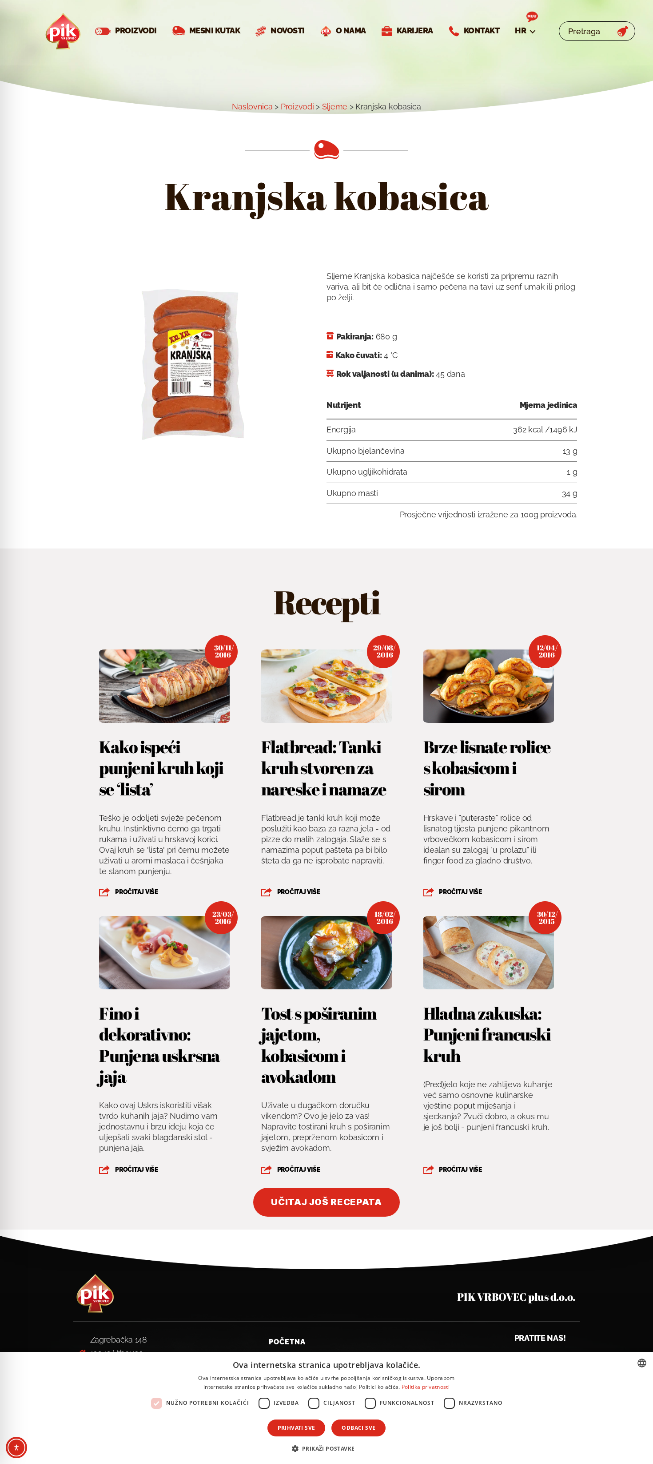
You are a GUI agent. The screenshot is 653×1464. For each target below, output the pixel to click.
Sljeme (334, 106)
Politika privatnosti (426, 1387)
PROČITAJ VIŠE (136, 891)
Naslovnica (252, 106)
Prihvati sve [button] (296, 1428)
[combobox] (641, 1363)
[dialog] (326, 1408)
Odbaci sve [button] (358, 1428)
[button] (327, 1448)
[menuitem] (525, 31)
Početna (287, 1342)
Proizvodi (297, 106)
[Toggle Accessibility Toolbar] (16, 1447)
